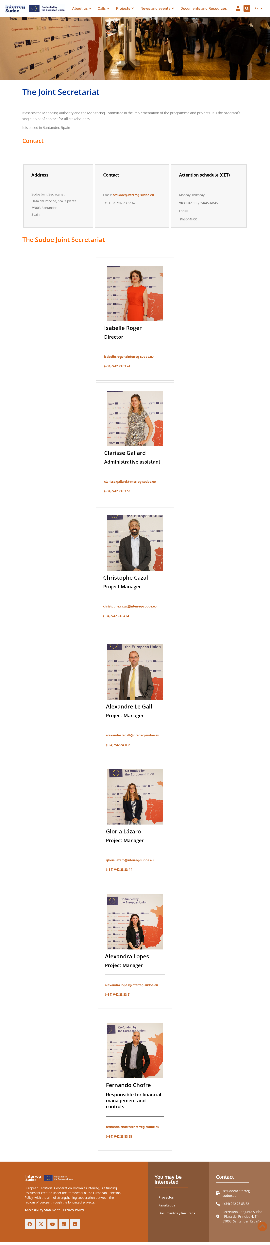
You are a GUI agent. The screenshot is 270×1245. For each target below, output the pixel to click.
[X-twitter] (41, 1224)
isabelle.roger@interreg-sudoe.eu (129, 357)
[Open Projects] (132, 8)
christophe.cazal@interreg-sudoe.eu (130, 606)
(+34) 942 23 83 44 (119, 870)
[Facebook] (30, 1224)
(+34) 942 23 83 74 (117, 366)
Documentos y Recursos (177, 1213)
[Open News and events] (172, 8)
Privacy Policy (73, 1210)
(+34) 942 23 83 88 (119, 1136)
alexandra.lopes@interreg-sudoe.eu (131, 985)
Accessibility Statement (42, 1210)
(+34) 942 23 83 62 (117, 491)
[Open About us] (90, 8)
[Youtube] (52, 1224)
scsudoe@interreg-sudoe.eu (133, 195)
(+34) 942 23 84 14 (116, 616)
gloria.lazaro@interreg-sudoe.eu (130, 860)
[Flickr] (75, 1224)
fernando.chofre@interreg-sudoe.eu (132, 1127)
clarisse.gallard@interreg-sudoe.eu (130, 482)
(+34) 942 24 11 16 (118, 745)
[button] (247, 8)
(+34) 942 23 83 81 (117, 995)
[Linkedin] (64, 1224)
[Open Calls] (108, 8)
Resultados (167, 1205)
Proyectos (166, 1197)
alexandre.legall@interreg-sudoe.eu (132, 735)
